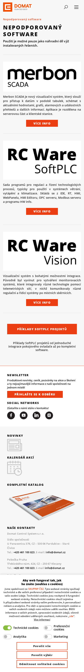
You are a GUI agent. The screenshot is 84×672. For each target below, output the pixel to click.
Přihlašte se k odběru (34, 394)
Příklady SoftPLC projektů (42, 329)
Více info (42, 123)
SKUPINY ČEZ (36, 588)
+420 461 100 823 (24, 552)
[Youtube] (24, 415)
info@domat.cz (55, 552)
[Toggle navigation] (65, 7)
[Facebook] (11, 415)
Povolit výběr (42, 655)
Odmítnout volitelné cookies (42, 664)
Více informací (42, 619)
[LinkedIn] (36, 415)
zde (71, 616)
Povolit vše (42, 646)
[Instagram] (49, 415)
